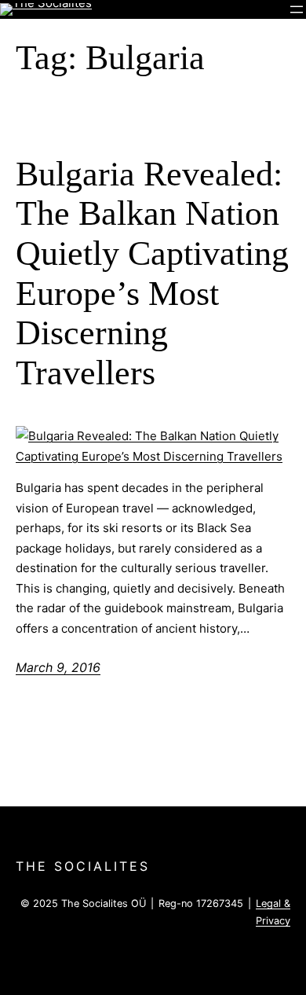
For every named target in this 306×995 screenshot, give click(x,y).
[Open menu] (296, 9)
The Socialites (83, 866)
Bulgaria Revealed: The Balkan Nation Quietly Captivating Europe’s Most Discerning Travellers (152, 273)
